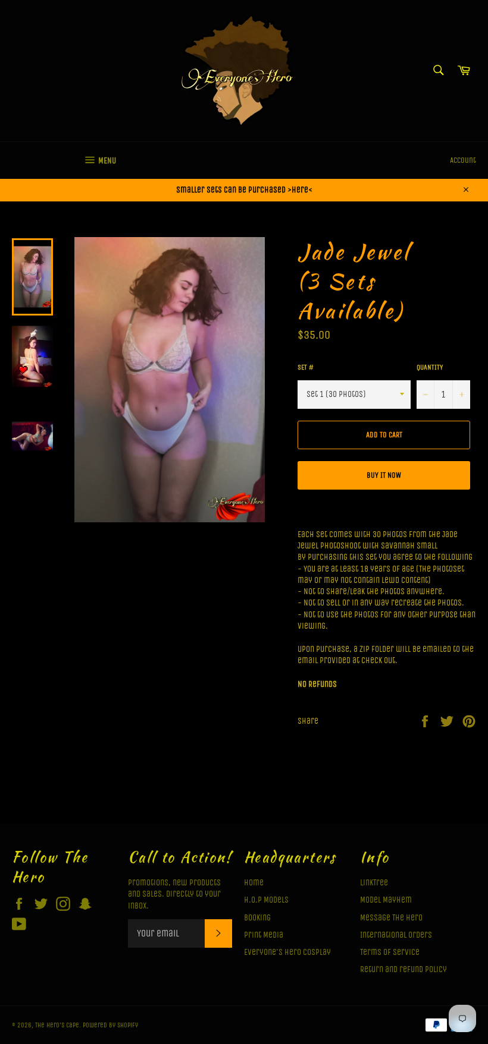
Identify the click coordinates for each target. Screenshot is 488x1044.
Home (254, 883)
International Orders (396, 935)
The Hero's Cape (57, 1025)
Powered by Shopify (110, 1025)
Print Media (263, 935)
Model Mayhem (386, 900)
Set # (306, 367)
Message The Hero (391, 918)
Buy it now (384, 475)
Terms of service (390, 952)
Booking (257, 918)
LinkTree (374, 883)
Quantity (430, 367)
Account (463, 160)
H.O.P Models (266, 900)
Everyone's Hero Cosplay (287, 952)
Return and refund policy (403, 969)
